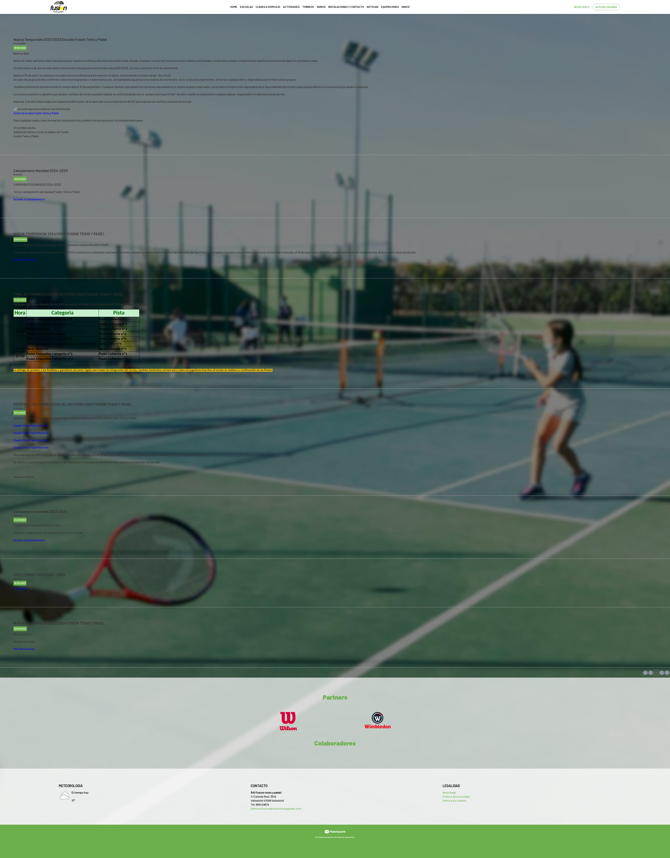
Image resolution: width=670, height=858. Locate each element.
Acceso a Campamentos (29, 199)
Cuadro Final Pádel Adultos (30, 440)
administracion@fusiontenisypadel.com (276, 808)
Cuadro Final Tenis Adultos (30, 425)
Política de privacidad (456, 796)
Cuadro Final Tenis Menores (30, 433)
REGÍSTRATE (581, 7)
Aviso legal (449, 792)
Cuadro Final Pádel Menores (31, 447)
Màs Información (24, 259)
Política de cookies (454, 800)
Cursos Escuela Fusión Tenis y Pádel (36, 113)
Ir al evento (20, 588)
